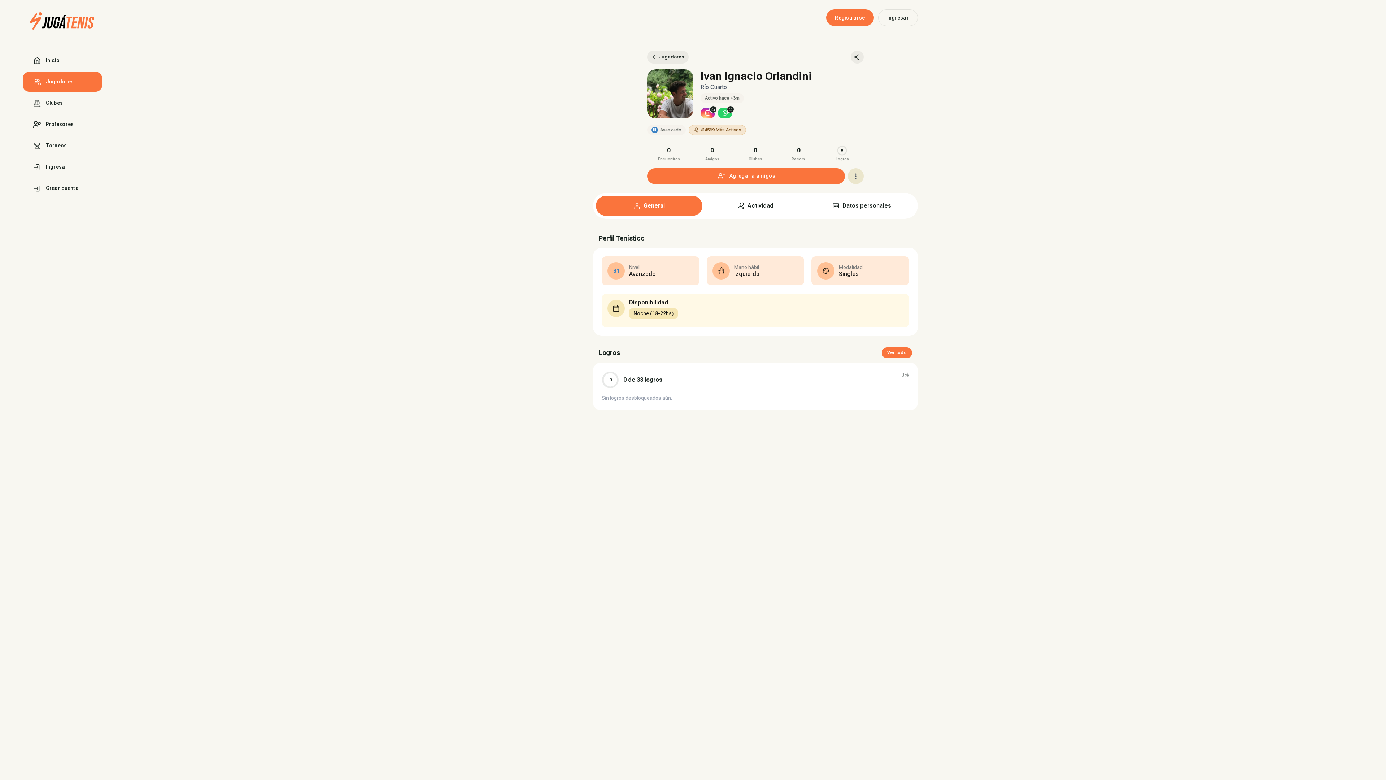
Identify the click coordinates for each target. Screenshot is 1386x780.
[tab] (649, 206)
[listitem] (668, 153)
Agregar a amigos (752, 176)
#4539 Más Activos (721, 130)
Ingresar (898, 18)
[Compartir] (857, 57)
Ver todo (897, 352)
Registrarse (850, 18)
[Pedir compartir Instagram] (708, 113)
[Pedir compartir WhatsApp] (725, 113)
